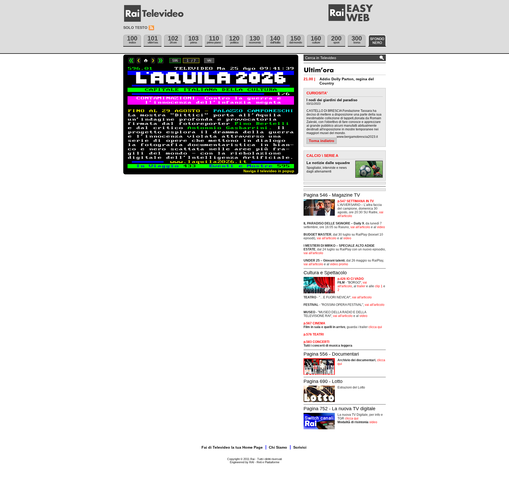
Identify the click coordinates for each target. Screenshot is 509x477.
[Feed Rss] (151, 27)
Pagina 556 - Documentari (331, 354)
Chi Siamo (278, 447)
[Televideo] (156, 13)
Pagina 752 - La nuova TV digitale (339, 408)
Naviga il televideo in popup (268, 171)
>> (160, 61)
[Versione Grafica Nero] (377, 41)
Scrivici (299, 447)
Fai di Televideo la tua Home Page (232, 447)
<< (131, 61)
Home (146, 61)
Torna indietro (321, 141)
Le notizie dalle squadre (328, 163)
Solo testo (135, 27)
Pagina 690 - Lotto (323, 381)
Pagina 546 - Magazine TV (332, 195)
